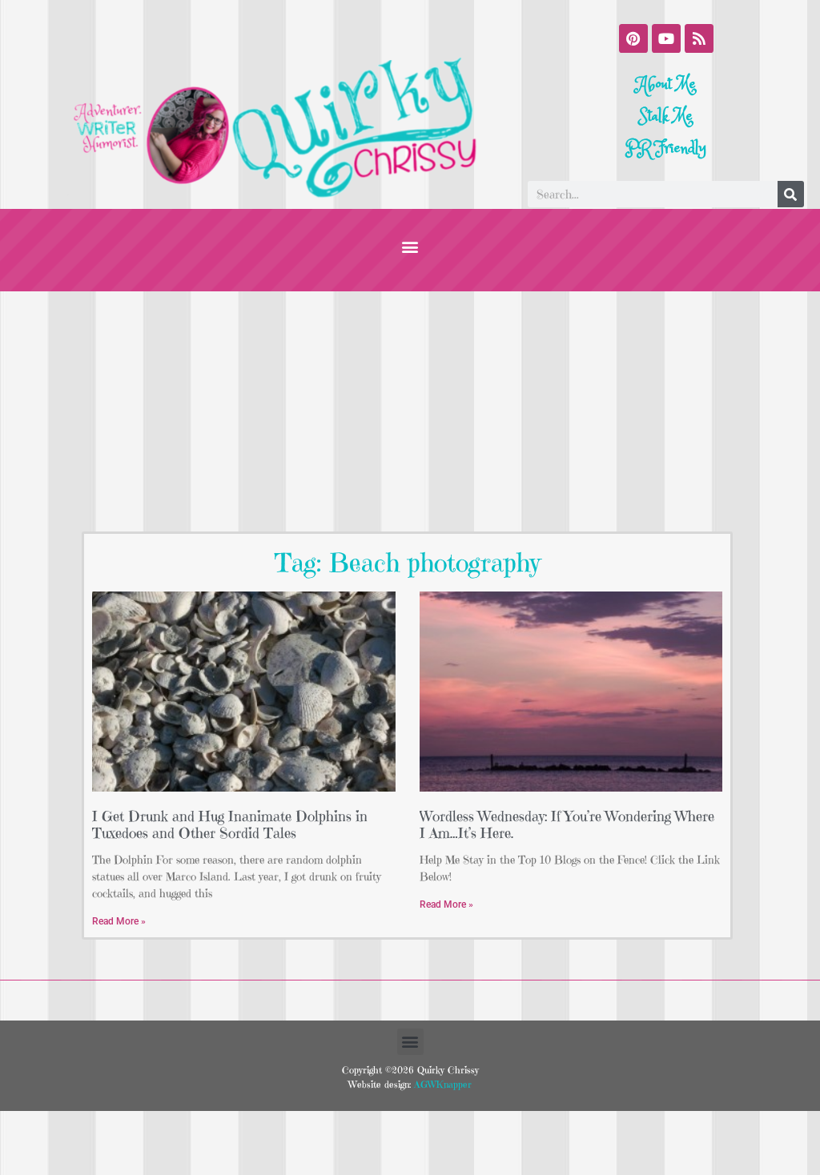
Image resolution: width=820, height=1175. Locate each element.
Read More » (119, 921)
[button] (410, 246)
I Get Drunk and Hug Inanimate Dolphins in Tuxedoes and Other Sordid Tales (230, 825)
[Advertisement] (410, 411)
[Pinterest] (633, 38)
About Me (666, 84)
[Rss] (699, 38)
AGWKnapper (441, 1084)
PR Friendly (665, 148)
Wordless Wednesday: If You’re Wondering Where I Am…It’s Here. (567, 825)
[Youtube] (666, 38)
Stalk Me (666, 116)
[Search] (791, 194)
